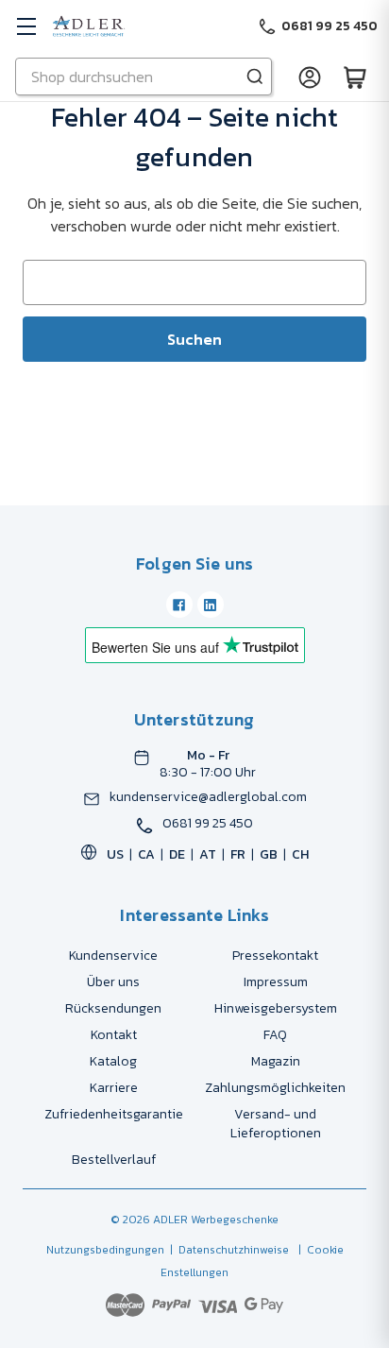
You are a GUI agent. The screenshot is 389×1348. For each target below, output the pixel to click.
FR (237, 854)
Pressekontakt (275, 955)
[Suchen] (255, 76)
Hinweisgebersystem (275, 1008)
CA (146, 854)
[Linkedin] (210, 604)
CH (300, 854)
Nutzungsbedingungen (105, 1249)
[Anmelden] (309, 76)
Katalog (113, 1061)
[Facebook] (179, 604)
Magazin (275, 1061)
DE (177, 854)
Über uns (113, 982)
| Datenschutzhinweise (226, 1249)
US (115, 854)
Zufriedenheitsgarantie (113, 1114)
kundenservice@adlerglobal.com (208, 797)
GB (269, 854)
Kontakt (114, 1035)
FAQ (275, 1035)
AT (207, 854)
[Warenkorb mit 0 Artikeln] (355, 76)
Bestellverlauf (114, 1159)
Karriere (114, 1088)
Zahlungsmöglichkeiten (275, 1088)
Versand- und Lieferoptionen (275, 1123)
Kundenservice (113, 955)
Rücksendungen (113, 1008)
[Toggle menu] (26, 26)
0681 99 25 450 (207, 823)
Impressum (276, 982)
